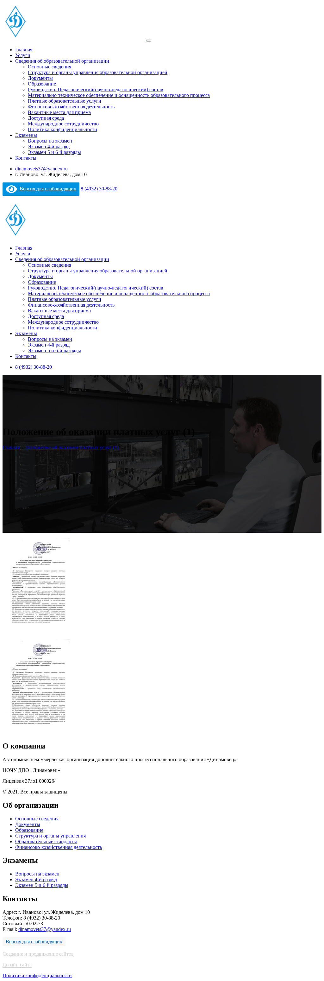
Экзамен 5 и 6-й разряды (54, 152)
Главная (23, 49)
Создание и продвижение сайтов (38, 954)
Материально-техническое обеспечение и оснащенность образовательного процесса (119, 95)
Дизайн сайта (17, 964)
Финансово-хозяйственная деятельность (71, 106)
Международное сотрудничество (63, 123)
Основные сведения (49, 66)
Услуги (22, 55)
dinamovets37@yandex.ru (41, 168)
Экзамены (26, 135)
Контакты (25, 158)
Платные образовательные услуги (64, 101)
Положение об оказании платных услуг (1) (72, 447)
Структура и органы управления (50, 835)
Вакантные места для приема (59, 112)
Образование (42, 83)
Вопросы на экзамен (50, 140)
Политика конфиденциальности (62, 129)
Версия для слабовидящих (46, 188)
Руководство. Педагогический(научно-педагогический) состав (95, 89)
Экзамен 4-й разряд (49, 146)
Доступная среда (46, 118)
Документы (40, 78)
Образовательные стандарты (46, 841)
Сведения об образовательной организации (62, 61)
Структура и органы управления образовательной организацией (97, 72)
